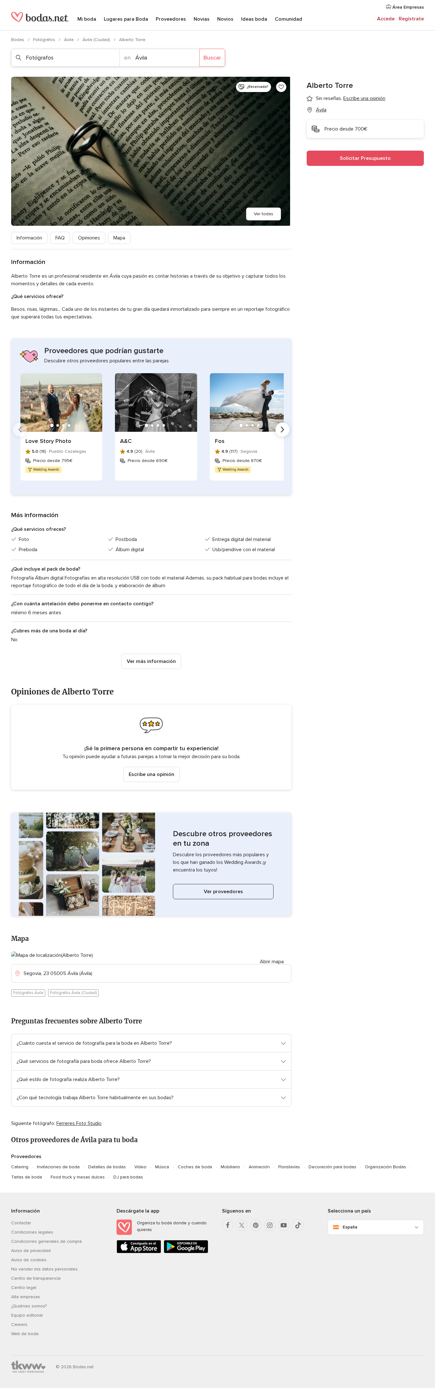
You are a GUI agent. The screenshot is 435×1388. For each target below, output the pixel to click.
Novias (202, 19)
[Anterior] (20, 430)
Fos (220, 441)
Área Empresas (407, 7)
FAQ (60, 238)
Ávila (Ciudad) (96, 39)
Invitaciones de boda (58, 1167)
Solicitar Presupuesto (365, 158)
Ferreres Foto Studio (79, 1123)
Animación (259, 1167)
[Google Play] (186, 1252)
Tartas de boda (26, 1177)
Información (29, 238)
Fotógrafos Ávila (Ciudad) (73, 992)
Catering (19, 1167)
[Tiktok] (297, 1225)
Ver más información (151, 661)
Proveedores (171, 19)
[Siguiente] (282, 430)
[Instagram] (269, 1225)
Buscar (212, 57)
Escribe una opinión (151, 774)
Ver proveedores (223, 891)
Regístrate (411, 19)
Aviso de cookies (28, 1260)
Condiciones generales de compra (46, 1241)
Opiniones (89, 238)
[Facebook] (227, 1225)
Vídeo (140, 1167)
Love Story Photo (48, 441)
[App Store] (139, 1252)
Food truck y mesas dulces (78, 1177)
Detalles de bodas (107, 1167)
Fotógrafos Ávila (28, 992)
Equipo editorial (27, 1315)
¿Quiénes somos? (29, 1306)
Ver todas (263, 214)
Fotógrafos (44, 39)
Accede (386, 19)
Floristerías (289, 1167)
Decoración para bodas (332, 1167)
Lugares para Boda (126, 19)
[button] (151, 747)
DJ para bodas (128, 1177)
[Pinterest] (255, 1225)
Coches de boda (195, 1167)
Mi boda (86, 19)
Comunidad (288, 19)
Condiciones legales (32, 1232)
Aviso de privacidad (31, 1250)
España (350, 1227)
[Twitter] (241, 1225)
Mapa (119, 238)
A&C (126, 441)
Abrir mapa (272, 961)
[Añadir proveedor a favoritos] (281, 87)
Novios (225, 19)
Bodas (18, 39)
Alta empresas (25, 1296)
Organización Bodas (385, 1167)
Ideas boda (254, 19)
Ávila (69, 39)
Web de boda (25, 1333)
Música (162, 1167)
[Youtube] (283, 1225)
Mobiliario (230, 1167)
